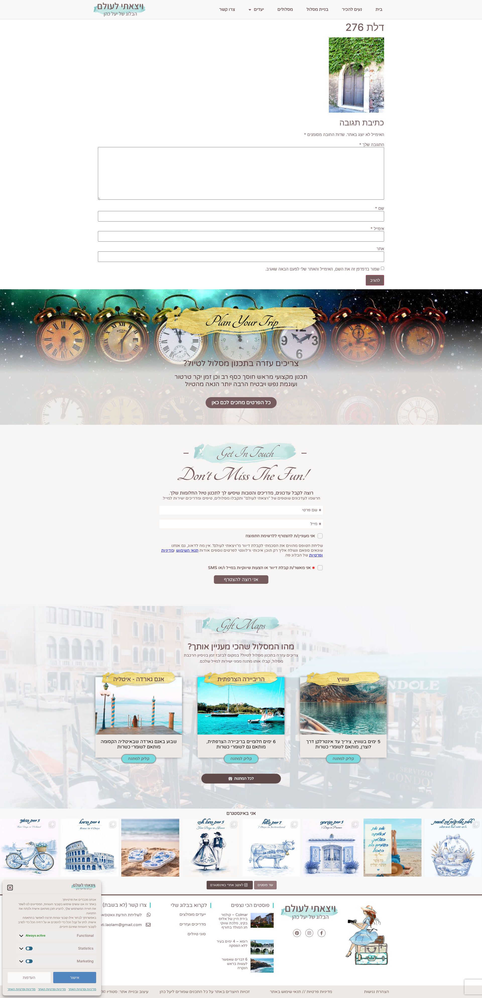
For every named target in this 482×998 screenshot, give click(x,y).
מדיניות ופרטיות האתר (82, 989)
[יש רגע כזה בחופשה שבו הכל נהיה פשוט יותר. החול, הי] (150, 848)
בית (379, 9)
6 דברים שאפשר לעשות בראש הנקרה (235, 963)
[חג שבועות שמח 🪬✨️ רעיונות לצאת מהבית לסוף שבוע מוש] (453, 848)
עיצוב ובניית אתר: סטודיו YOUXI (120, 991)
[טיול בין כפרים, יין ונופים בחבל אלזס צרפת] (211, 848)
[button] (10, 887)
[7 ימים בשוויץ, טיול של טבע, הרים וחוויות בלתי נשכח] (271, 848)
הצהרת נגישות (376, 991)
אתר (380, 249)
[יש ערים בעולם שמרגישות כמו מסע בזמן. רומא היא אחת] (89, 848)
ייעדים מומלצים (192, 914)
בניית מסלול (317, 9)
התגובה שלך (371, 144)
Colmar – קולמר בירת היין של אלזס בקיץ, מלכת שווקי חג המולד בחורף (233, 921)
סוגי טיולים (197, 934)
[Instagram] (309, 933)
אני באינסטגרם (241, 813)
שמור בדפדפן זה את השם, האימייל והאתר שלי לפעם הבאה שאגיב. (322, 269)
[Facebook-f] (322, 933)
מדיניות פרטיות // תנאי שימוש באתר (301, 991)
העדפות (29, 977)
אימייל (377, 229)
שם (379, 208)
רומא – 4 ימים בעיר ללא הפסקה (232, 943)
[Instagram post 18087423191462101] (29, 848)
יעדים (259, 9)
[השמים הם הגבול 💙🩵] (392, 848)
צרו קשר (227, 9)
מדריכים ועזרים (192, 924)
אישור (74, 977)
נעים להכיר (352, 9)
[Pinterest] (297, 933)
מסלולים (285, 9)
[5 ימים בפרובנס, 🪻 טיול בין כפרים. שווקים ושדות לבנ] (332, 848)
